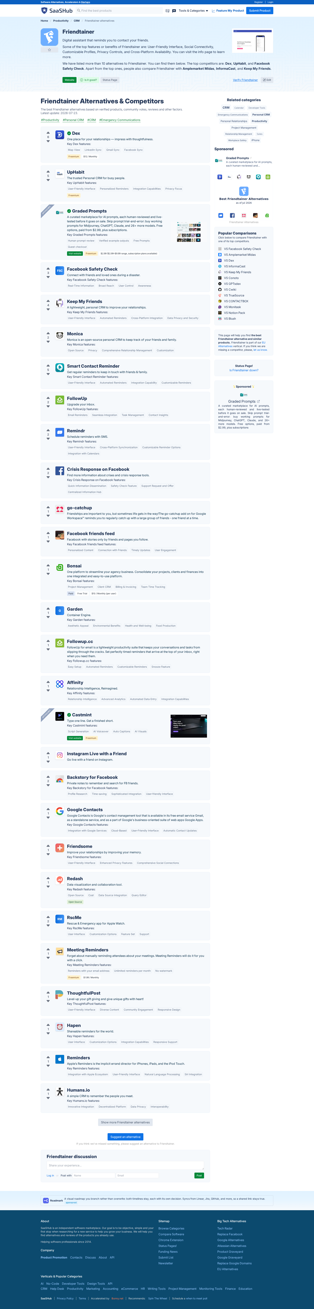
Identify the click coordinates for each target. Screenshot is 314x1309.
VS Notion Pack (234, 313)
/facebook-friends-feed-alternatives (68, 529)
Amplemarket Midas (198, 68)
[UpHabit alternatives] (59, 173)
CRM (226, 107)
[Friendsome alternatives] (59, 847)
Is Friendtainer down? (244, 370)
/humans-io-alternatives (60, 1086)
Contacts (76, 1257)
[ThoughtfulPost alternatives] (59, 994)
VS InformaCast (234, 266)
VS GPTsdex (232, 284)
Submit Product (259, 10)
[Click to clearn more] (157, 1200)
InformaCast (226, 68)
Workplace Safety (237, 140)
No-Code (52, 1283)
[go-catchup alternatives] (59, 509)
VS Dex (228, 260)
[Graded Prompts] (59, 212)
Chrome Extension (170, 1240)
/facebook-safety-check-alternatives (68, 265)
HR (143, 1288)
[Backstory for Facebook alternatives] (59, 778)
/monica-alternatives (58, 329)
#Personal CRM (73, 120)
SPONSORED (46, 210)
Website (69, 79)
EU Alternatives (227, 1269)
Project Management (244, 127)
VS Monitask (232, 307)
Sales (259, 134)
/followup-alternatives (59, 394)
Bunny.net (117, 1298)
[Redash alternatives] (59, 880)
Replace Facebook (230, 1234)
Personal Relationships (234, 121)
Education (245, 1288)
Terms (82, 1298)
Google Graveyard (229, 1257)
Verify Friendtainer (245, 80)
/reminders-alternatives (59, 1053)
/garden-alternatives (57, 605)
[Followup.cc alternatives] (59, 643)
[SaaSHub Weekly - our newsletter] (167, 10)
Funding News (168, 1251)
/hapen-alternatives (57, 1021)
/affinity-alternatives (57, 678)
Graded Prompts (242, 401)
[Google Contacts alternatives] (59, 811)
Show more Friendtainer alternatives (125, 1122)
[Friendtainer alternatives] (49, 37)
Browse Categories (171, 1228)
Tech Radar (225, 1228)
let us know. (260, 349)
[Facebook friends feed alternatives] (59, 535)
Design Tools (96, 1283)
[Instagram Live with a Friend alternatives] (59, 755)
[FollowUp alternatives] (59, 400)
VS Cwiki (229, 289)
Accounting (110, 1288)
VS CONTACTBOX (235, 301)
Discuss (90, 1257)
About (103, 1257)
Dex (228, 63)
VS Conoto (231, 278)
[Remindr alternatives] (59, 432)
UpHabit (239, 63)
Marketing (93, 1288)
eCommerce (129, 1288)
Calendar (239, 107)
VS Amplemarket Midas (239, 254)
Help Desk (57, 1288)
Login (270, 2)
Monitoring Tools (210, 1288)
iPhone (255, 140)
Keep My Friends (257, 68)
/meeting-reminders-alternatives (66, 945)
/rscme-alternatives (57, 913)
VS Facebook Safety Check (242, 249)
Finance (230, 1288)
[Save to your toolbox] (49, 49)
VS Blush (229, 318)
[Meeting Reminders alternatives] (59, 951)
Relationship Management (238, 134)
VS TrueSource (233, 295)
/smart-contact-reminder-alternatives (69, 362)
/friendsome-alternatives (60, 842)
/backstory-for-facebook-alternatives (69, 773)
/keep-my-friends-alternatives (64, 297)
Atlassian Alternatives (231, 1246)
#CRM (91, 120)
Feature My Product (230, 10)
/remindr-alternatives (58, 426)
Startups (85, 2)
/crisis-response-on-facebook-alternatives (73, 465)
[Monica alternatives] (59, 335)
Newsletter (165, 1263)
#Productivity (50, 120)
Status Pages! (167, 1246)
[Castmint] (59, 716)
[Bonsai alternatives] (59, 567)
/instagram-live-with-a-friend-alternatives (72, 749)
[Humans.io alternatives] (59, 1091)
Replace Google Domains (234, 1263)
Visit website (75, 253)
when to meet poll (196, 1298)
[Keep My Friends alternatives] (59, 303)
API (112, 1257)
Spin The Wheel (157, 1298)
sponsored (71, 1202)
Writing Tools (157, 1288)
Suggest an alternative (125, 1137)
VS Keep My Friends (237, 272)
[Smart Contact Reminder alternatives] (59, 367)
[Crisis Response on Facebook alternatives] (59, 470)
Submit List (165, 1257)
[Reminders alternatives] (59, 1059)
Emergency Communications (233, 114)
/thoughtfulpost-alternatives (63, 989)
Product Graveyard (230, 1251)
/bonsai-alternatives (57, 561)
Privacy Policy (65, 1298)
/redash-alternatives (57, 874)
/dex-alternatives (55, 129)
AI (42, 1283)
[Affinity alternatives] (59, 684)
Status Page (110, 79)
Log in (51, 1175)
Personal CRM (261, 114)
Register (258, 2)
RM (59, 919)
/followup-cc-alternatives (61, 637)
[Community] (174, 10)
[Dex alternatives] (59, 134)
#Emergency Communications (119, 120)
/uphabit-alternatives (58, 168)
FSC (60, 270)
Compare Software (171, 1234)
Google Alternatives (230, 1240)
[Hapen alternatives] (59, 1027)
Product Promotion (54, 1257)
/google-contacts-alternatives (64, 805)
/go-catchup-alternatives (61, 503)
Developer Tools (257, 107)
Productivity (259, 121)
